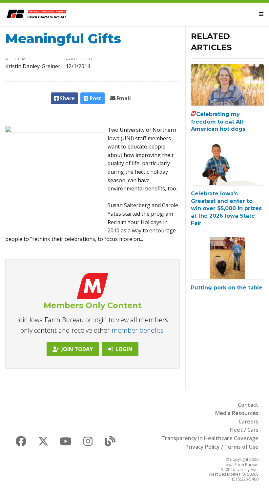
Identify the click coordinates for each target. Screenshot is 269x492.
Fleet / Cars (244, 429)
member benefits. (138, 330)
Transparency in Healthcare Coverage (210, 438)
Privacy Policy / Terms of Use (222, 446)
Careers (248, 421)
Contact (248, 404)
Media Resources (237, 413)
